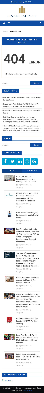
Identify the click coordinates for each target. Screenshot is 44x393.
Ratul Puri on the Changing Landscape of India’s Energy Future (27, 215)
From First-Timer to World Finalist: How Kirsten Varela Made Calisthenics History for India (27, 339)
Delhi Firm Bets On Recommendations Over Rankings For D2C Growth (26, 179)
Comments (32, 171)
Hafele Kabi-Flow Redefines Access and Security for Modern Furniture (27, 280)
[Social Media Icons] (5, 161)
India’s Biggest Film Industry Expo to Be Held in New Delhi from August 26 (28, 356)
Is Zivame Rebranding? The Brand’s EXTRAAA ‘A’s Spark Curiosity (27, 321)
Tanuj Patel (19, 187)
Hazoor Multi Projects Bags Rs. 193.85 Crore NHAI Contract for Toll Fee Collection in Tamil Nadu (27, 197)
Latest (12, 171)
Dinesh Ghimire (27, 390)
